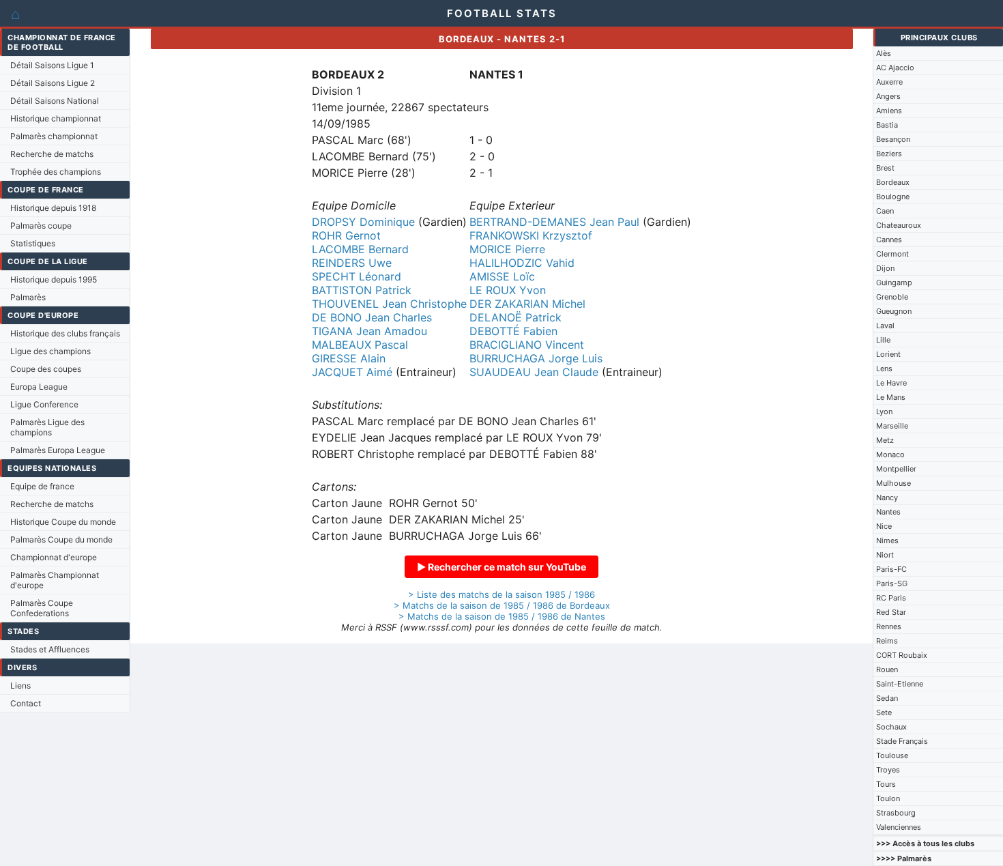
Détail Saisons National (54, 101)
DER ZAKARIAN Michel (527, 304)
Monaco (890, 454)
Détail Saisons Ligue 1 (52, 65)
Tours (886, 784)
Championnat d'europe (53, 557)
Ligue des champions (50, 351)
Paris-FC (891, 569)
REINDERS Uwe (352, 263)
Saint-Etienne (899, 684)
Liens (20, 685)
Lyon (884, 411)
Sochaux (891, 727)
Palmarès (28, 297)
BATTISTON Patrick (361, 290)
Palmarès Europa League (57, 450)
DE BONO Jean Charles (372, 317)
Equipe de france (42, 486)
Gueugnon (894, 311)
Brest (885, 168)
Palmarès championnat (54, 136)
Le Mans (890, 397)
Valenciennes (898, 827)
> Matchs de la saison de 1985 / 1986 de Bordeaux (502, 605)
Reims (887, 641)
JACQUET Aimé (352, 372)
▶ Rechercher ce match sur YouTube (501, 567)
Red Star (891, 612)
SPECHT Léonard (356, 276)
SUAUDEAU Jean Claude (533, 372)
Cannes (889, 239)
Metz (885, 440)
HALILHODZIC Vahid (522, 263)
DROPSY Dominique (363, 222)
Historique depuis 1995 (53, 279)
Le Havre (891, 383)
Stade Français (902, 741)
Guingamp (894, 282)
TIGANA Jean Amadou (369, 331)
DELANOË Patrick (515, 317)
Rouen (887, 669)
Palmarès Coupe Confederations (41, 608)
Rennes (888, 626)
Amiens (889, 110)
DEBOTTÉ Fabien (513, 331)
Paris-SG (891, 583)
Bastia (887, 125)
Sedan (887, 698)
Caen (885, 211)
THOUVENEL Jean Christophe (389, 304)
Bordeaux (893, 182)
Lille (883, 340)
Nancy (887, 497)
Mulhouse (893, 483)
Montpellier (896, 469)
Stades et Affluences (49, 649)
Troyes (888, 770)
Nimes (887, 540)
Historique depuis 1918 (53, 208)
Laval (885, 325)
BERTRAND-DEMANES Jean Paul (554, 222)
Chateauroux (898, 225)
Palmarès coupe (41, 225)
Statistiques (32, 243)
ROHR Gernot (346, 235)
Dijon (885, 268)
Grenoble (892, 297)
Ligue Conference (44, 404)
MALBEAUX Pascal (360, 344)
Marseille (892, 426)
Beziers (889, 153)
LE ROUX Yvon (507, 290)
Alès (883, 53)
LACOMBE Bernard (360, 249)
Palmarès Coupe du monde (61, 539)
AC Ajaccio (895, 67)
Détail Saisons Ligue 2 (52, 83)
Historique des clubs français (65, 333)
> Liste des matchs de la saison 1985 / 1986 (501, 594)
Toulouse (892, 755)
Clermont (892, 254)
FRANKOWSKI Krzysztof (530, 235)
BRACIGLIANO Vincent (526, 344)
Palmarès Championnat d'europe (54, 580)
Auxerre (889, 82)
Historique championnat (55, 118)
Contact (25, 703)
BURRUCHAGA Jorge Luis (535, 358)
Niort (885, 555)
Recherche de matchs (51, 154)
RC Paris (891, 598)
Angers (888, 96)
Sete (884, 712)
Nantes (888, 512)
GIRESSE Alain (349, 358)
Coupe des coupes (45, 369)
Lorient (888, 354)
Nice (884, 526)
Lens (884, 368)
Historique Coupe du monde (63, 522)
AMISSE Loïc (502, 276)
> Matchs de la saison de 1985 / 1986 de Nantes (501, 616)
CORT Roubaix (901, 655)
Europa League (39, 386)
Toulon (888, 798)
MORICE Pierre (507, 249)
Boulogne (893, 196)
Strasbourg (896, 813)
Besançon (893, 139)
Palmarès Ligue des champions (47, 427)
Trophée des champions (55, 172)
